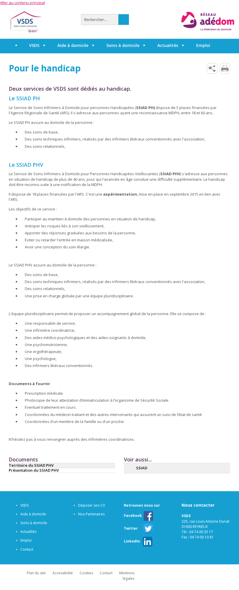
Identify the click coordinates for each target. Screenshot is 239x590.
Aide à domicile (33, 514)
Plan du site (36, 572)
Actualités (167, 45)
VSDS (24, 505)
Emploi (26, 540)
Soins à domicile (33, 522)
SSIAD (141, 467)
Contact (26, 549)
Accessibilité (62, 572)
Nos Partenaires (91, 514)
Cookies (86, 572)
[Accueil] (43, 22)
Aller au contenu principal (22, 2)
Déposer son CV (91, 505)
